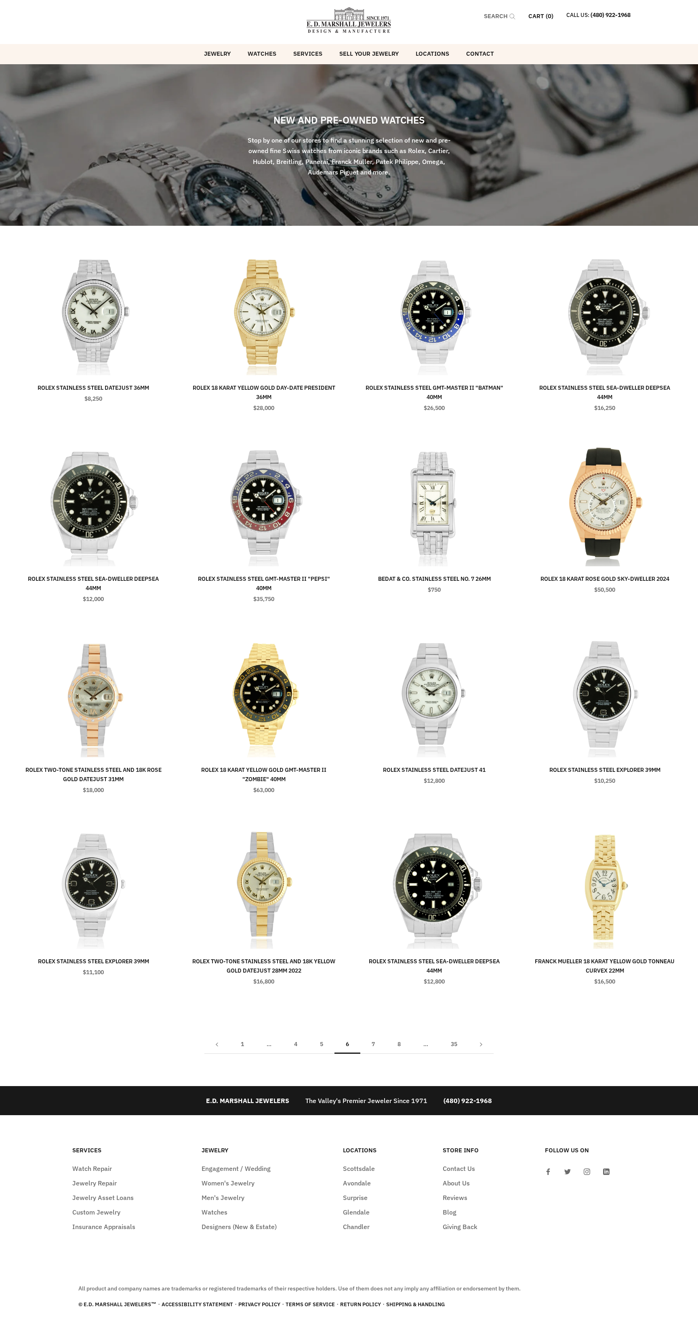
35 (454, 1044)
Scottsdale (359, 1168)
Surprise (355, 1198)
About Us (456, 1183)
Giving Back (460, 1227)
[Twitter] (567, 1171)
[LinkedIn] (606, 1171)
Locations (432, 53)
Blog (449, 1212)
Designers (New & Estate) (239, 1227)
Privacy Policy (259, 1304)
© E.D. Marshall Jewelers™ (117, 1304)
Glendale (356, 1212)
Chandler (356, 1227)
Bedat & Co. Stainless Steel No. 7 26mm (434, 578)
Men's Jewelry (223, 1198)
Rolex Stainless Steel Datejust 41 (434, 769)
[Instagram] (587, 1171)
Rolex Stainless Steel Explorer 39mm (604, 769)
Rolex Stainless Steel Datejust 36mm (93, 387)
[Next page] (481, 1044)
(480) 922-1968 (611, 15)
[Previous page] (216, 1044)
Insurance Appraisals (103, 1227)
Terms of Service (310, 1304)
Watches (262, 53)
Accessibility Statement (197, 1304)
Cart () (540, 16)
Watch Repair (92, 1168)
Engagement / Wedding (236, 1168)
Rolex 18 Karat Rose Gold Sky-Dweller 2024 (604, 578)
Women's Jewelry (228, 1183)
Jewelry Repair (94, 1183)
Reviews (455, 1198)
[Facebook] (548, 1171)
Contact (480, 53)
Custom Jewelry (96, 1212)
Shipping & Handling (415, 1304)
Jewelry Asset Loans (103, 1198)
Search (496, 16)
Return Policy (360, 1304)
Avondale (357, 1183)
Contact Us (459, 1168)
